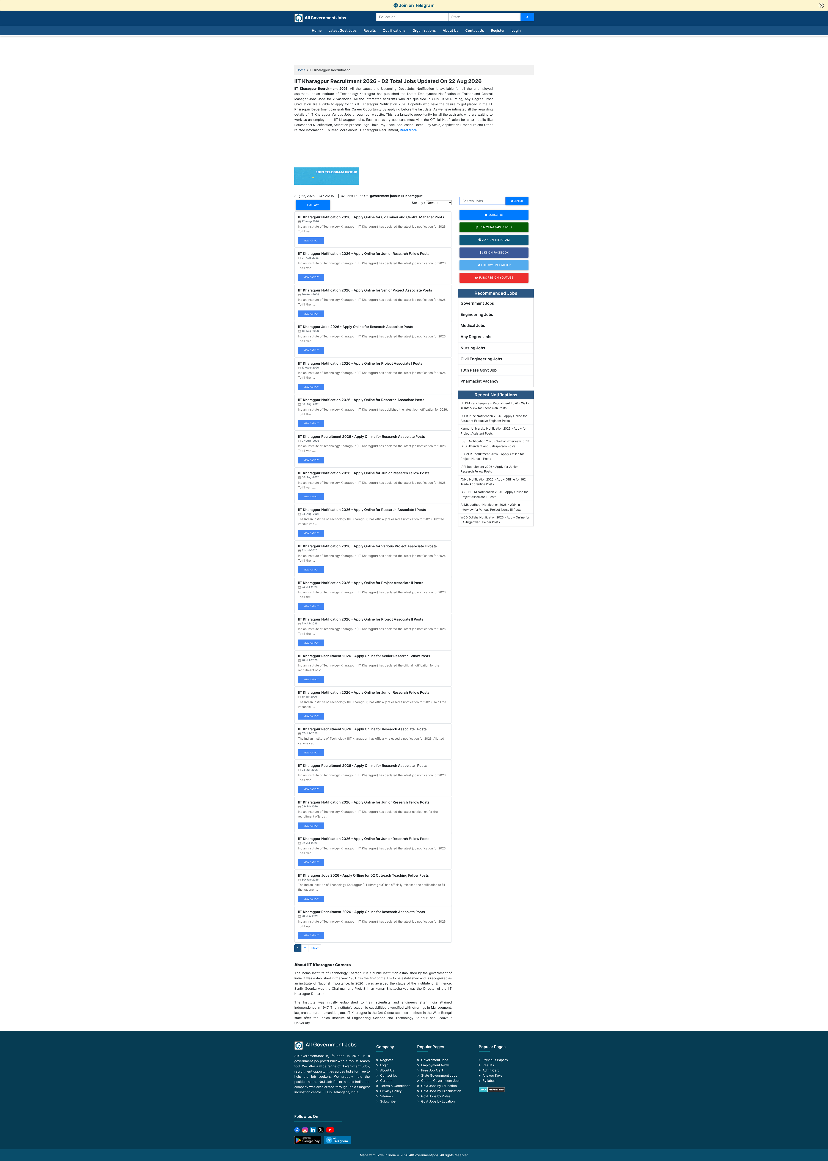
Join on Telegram (416, 5)
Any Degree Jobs (476, 336)
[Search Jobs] (527, 17)
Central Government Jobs (440, 1081)
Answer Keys (492, 1075)
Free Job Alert (432, 1070)
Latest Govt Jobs (342, 30)
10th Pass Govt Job (479, 370)
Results (370, 30)
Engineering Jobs (477, 314)
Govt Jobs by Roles (435, 1096)
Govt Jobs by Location (438, 1101)
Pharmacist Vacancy (479, 381)
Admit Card (491, 1070)
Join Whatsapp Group (495, 227)
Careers (386, 1081)
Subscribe (495, 214)
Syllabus (489, 1081)
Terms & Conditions (395, 1086)
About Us (450, 30)
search (518, 201)
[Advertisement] (414, 50)
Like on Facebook (494, 252)
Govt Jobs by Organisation (441, 1091)
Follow (313, 204)
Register (498, 30)
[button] (821, 5)
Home (316, 30)
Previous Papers (495, 1060)
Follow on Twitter (495, 265)
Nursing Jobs (473, 348)
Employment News (435, 1065)
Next (314, 948)
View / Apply (311, 240)
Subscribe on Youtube (495, 277)
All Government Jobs (320, 17)
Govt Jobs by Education (439, 1086)
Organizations (424, 30)
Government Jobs (477, 303)
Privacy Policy (390, 1091)
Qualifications (394, 30)
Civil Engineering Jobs (481, 359)
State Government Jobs (439, 1075)
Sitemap (386, 1096)
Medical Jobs (473, 325)
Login (516, 30)
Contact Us (474, 30)
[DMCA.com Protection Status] (492, 1089)
